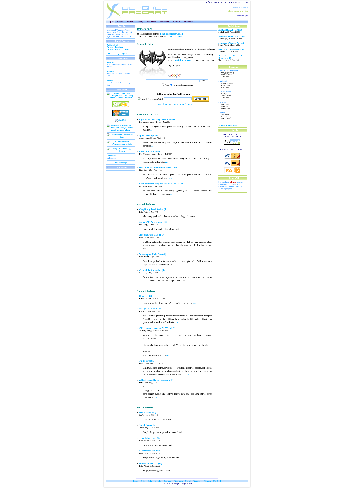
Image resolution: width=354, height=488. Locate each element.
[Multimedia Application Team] (121, 137)
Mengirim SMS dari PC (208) (231, 36)
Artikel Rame (234, 26)
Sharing (139, 21)
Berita (120, 21)
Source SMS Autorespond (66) (153, 222)
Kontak (176, 21)
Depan (111, 21)
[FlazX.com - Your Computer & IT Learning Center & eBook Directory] (121, 98)
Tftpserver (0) (145, 296)
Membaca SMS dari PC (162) (231, 43)
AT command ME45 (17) (150, 450)
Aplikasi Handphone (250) (230, 30)
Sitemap (207, 481)
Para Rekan (122, 89)
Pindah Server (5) (147, 425)
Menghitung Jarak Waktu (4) (152, 209)
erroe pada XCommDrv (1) (151, 308)
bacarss (110, 80)
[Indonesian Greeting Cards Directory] (120, 106)
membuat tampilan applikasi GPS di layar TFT (161, 183)
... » (152, 130)
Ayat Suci (122, 26)
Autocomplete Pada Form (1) (152, 254)
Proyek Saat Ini (122, 41)
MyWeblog (122, 167)
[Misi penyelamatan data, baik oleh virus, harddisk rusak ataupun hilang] (121, 130)
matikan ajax (242, 16)
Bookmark (164, 21)
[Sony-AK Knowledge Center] (121, 151)
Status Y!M (234, 178)
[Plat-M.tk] (120, 120)
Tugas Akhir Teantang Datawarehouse (157, 119)
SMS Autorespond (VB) (117, 54)
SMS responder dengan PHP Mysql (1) (157, 328)
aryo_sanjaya (224, 191)
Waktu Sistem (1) (147, 360)
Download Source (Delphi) (118, 49)
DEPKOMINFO (174, 36)
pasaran (110, 62)
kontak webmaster (183, 60)
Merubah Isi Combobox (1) (152, 270)
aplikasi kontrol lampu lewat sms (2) (156, 380)
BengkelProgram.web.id (171, 33)
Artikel (129, 21)
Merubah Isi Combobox (150, 151)
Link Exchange (120, 163)
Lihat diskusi (163, 103)
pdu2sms (110, 71)
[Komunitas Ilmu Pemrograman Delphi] (121, 144)
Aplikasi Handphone (148, 135)
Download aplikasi (115, 47)
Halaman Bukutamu (227, 125)
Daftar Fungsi (122, 58)
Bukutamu (188, 21)
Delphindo (111, 156)
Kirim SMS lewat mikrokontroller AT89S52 (159, 167)
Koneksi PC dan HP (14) (150, 463)
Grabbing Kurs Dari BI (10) (152, 235)
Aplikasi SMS (113, 45)
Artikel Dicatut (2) (147, 412)
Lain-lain (234, 130)
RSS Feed (217, 481)
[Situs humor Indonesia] (120, 115)
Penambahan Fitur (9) (149, 438)
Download (151, 21)
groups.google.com (183, 103)
